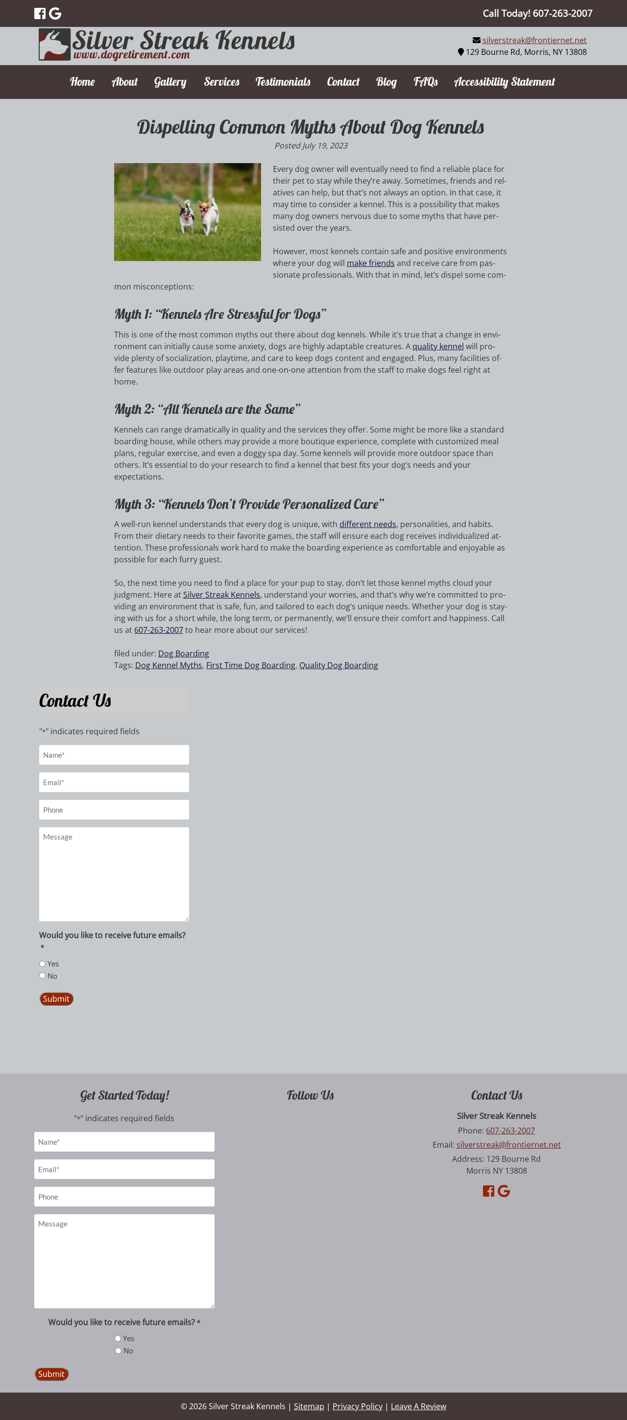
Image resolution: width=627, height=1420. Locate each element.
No (52, 976)
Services (221, 81)
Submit (56, 998)
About (125, 81)
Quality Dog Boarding (338, 665)
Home (82, 81)
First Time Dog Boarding (250, 665)
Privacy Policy (358, 1406)
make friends (371, 263)
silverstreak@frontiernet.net (534, 40)
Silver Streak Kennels (221, 594)
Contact (343, 81)
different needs (367, 524)
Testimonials (283, 81)
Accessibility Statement (504, 81)
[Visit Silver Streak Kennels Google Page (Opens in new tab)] (55, 13)
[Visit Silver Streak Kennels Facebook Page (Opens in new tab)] (40, 13)
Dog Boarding (183, 653)
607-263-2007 (158, 630)
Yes (53, 963)
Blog (386, 81)
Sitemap (309, 1406)
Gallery (170, 81)
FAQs (425, 81)
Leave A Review (418, 1406)
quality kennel (438, 346)
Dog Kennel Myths (168, 665)
